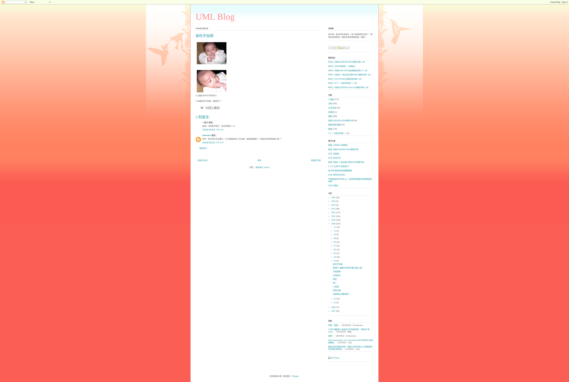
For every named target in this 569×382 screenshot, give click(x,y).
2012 (333, 212)
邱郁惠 (331, 112)
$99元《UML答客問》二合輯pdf (341, 66)
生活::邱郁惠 (333, 154)
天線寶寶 (337, 271)
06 (335, 249)
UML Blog (215, 17)
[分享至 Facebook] (215, 107)
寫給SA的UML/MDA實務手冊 (340, 120)
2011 (333, 216)
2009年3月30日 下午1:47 (212, 142)
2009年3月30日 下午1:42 (212, 130)
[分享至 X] (212, 107)
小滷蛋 (331, 99)
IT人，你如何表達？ (336, 133)
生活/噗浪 (332, 108)
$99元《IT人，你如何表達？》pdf (342, 83)
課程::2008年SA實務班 (338, 145)
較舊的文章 (316, 160)
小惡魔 (336, 287)
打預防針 (337, 275)
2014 (333, 205)
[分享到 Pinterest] (218, 107)
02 (335, 299)
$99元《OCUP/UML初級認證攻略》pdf (344, 79)
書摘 (330, 116)
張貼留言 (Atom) (262, 167)
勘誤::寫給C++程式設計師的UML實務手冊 (346, 162)
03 (335, 261)
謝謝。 (331, 336)
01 (335, 302)
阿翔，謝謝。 (334, 325)
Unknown (206, 135)
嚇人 (335, 283)
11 (335, 231)
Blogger (295, 376)
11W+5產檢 (333, 185)
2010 (333, 220)
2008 (333, 307)
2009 (333, 224)
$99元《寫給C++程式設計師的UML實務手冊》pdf (349, 75)
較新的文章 (202, 160)
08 (335, 242)
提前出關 (337, 290)
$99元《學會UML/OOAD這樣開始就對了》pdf (347, 70)
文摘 (330, 103)
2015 (333, 201)
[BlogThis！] (209, 107)
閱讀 (330, 129)
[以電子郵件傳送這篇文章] (207, 107)
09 (335, 238)
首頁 (259, 160)
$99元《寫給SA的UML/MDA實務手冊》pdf (346, 62)
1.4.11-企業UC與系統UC (338, 166)
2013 (333, 209)
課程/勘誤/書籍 (334, 125)
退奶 (335, 279)
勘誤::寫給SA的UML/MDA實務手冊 (343, 149)
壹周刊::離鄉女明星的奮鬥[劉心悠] (347, 268)
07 (335, 246)
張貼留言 (203, 148)
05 (335, 253)
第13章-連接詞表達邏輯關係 (340, 170)
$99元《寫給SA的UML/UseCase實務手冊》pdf (348, 87)
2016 (333, 197)
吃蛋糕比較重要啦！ (341, 294)
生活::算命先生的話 (336, 175)
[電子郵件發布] (201, 107)
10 (335, 234)
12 (335, 227)
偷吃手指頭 (338, 264)
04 (335, 257)
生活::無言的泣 (334, 158)
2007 (333, 311)
